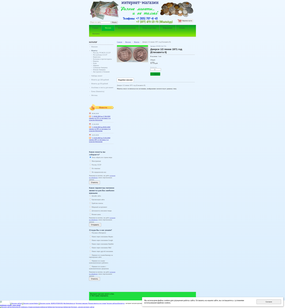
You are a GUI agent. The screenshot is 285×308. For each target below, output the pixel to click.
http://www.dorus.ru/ (69, 303)
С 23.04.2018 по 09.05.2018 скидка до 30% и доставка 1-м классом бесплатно (100, 129)
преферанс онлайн (6, 305)
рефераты (24, 307)
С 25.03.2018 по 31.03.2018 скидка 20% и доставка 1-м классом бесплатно (99, 140)
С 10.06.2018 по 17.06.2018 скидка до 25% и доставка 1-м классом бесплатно (100, 118)
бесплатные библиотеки (63, 307)
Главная (119, 42)
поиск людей (16, 305)
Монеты (136, 42)
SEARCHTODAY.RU (57, 303)
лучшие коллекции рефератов (37, 307)
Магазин (128, 42)
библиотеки (51, 307)
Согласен (269, 302)
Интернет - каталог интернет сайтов (82, 307)
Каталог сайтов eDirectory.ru (116, 303)
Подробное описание (125, 80)
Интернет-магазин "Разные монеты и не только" (91, 303)
